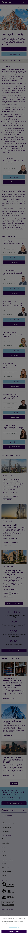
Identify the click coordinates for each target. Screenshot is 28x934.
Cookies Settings (14, 927)
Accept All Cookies (14, 931)
